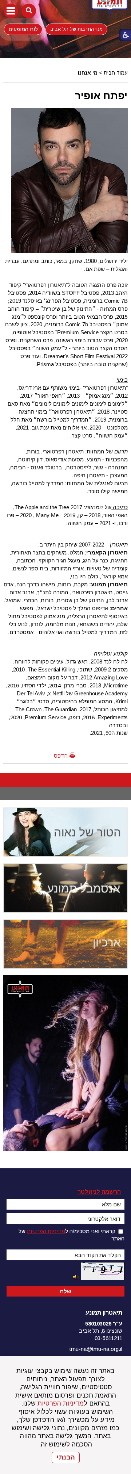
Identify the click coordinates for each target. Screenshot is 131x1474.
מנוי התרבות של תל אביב (76, 29)
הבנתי (65, 1457)
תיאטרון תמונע (104, 1313)
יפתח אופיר (101, 95)
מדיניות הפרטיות (60, 1403)
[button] (11, 11)
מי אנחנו (88, 73)
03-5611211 (108, 1338)
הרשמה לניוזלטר (99, 1192)
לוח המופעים (23, 29)
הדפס (61, 756)
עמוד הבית (116, 73)
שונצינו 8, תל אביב (100, 1331)
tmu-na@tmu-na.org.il (96, 1349)
